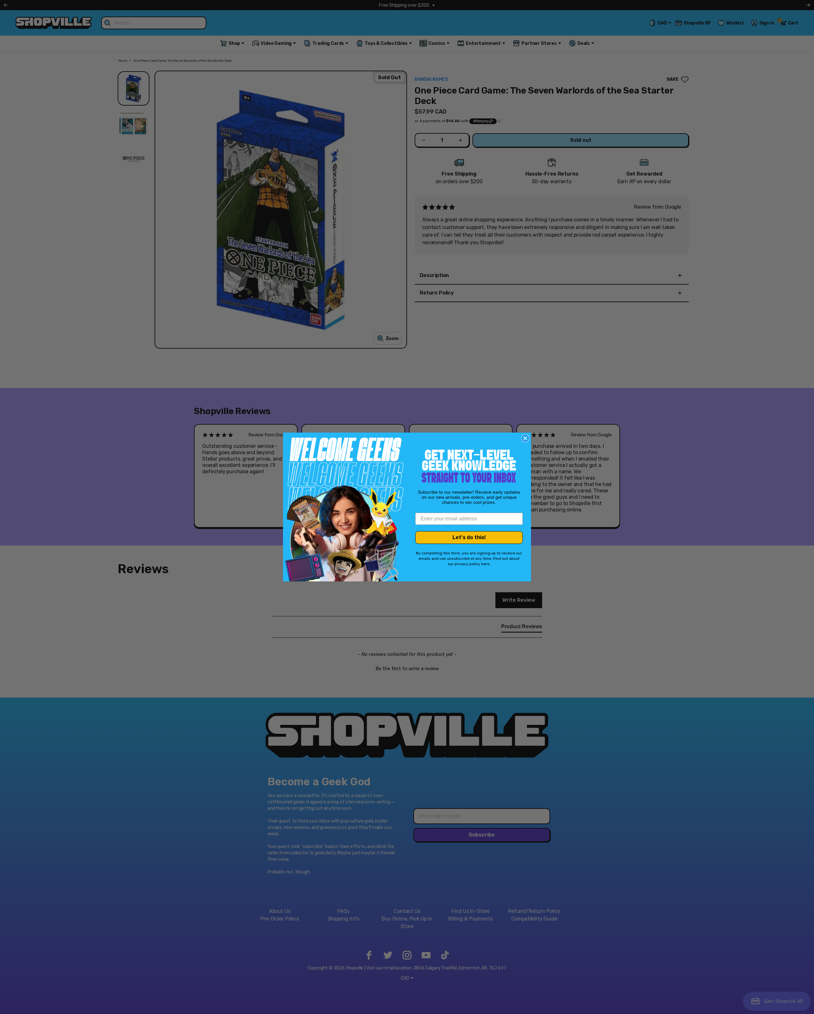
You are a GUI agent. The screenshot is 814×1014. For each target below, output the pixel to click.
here (485, 564)
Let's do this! (469, 537)
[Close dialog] (525, 438)
